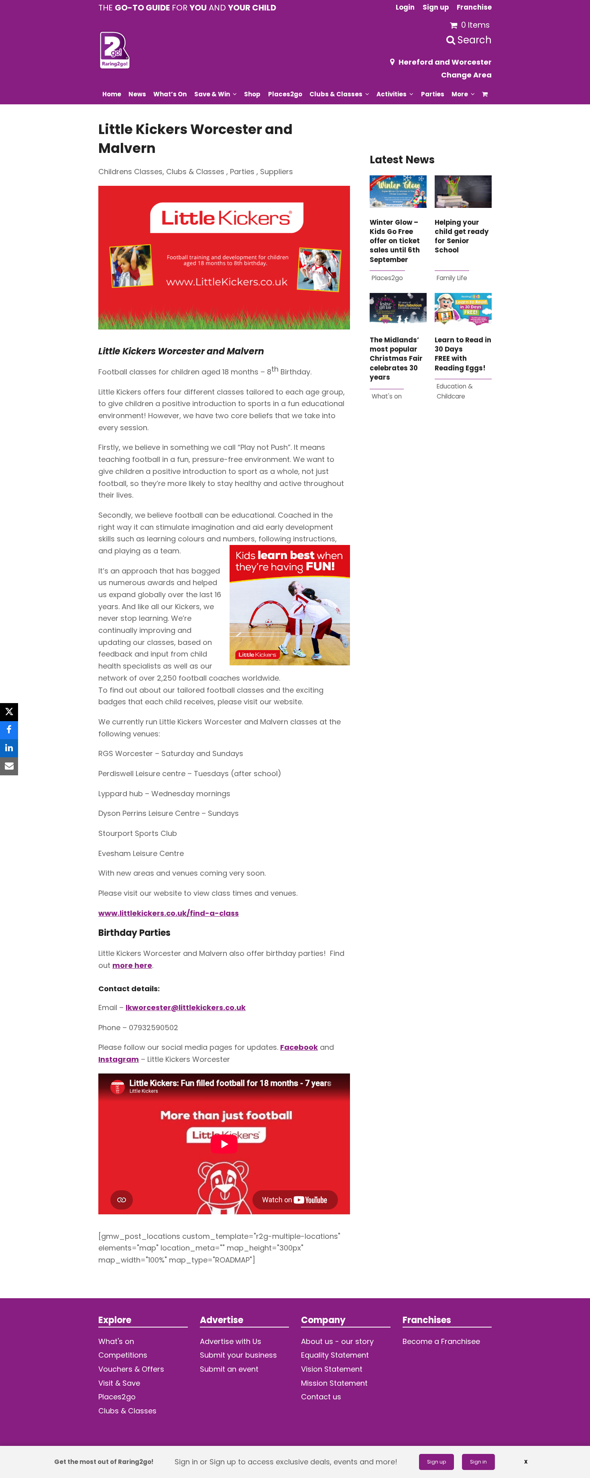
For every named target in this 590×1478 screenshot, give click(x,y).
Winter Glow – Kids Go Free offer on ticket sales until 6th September (395, 241)
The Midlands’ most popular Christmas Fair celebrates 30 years (396, 358)
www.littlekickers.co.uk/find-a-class (168, 913)
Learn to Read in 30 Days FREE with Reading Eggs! (463, 354)
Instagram (118, 1059)
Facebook (299, 1047)
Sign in (478, 1461)
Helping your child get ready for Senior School (462, 236)
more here (132, 965)
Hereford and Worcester (445, 62)
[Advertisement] (431, 509)
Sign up (436, 1461)
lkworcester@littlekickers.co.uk (186, 1007)
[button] (485, 94)
